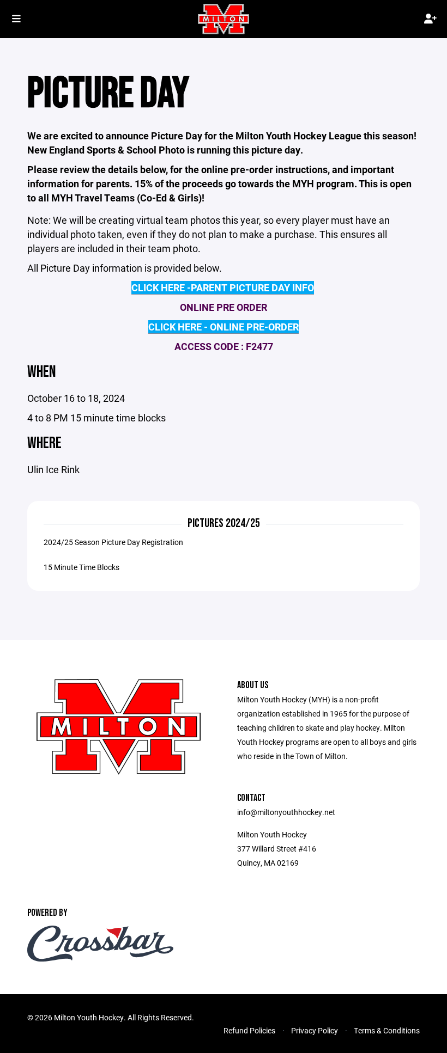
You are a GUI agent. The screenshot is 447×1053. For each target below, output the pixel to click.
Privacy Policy (314, 1030)
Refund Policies (249, 1030)
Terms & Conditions (387, 1030)
